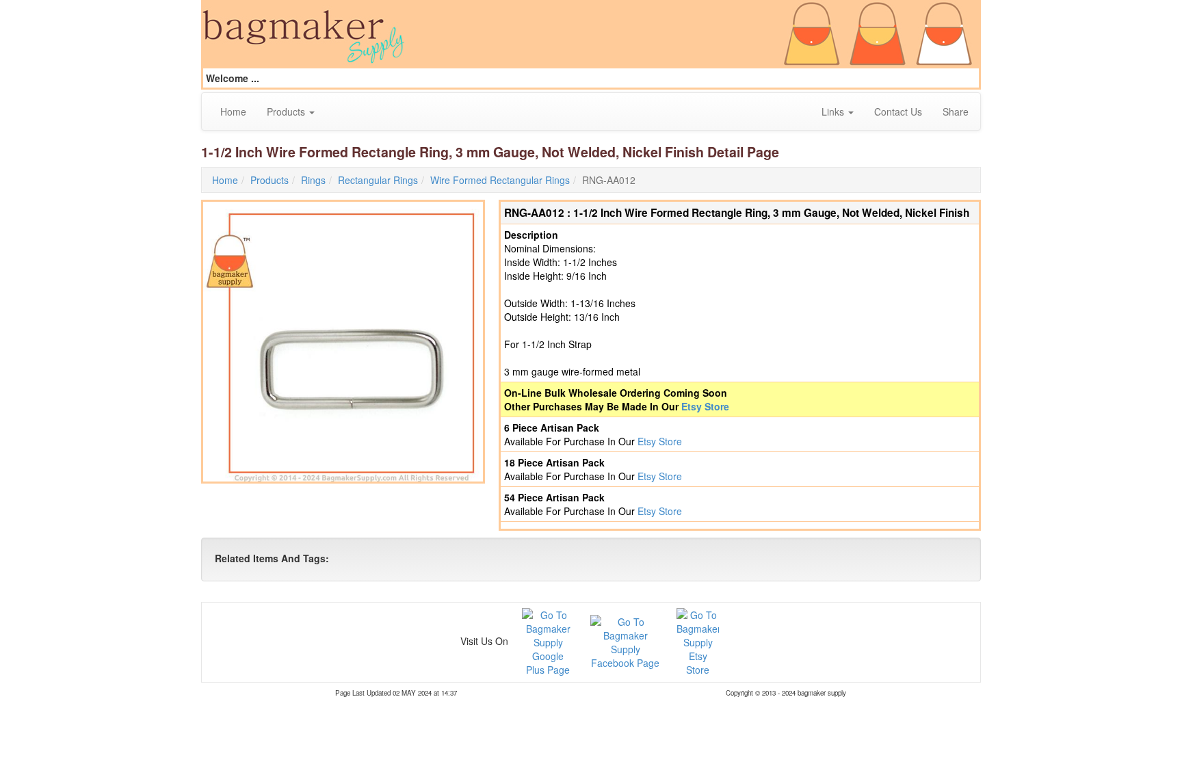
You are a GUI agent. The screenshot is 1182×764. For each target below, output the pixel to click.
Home (233, 111)
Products (287, 111)
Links (834, 111)
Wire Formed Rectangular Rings (500, 180)
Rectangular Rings (378, 180)
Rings (313, 180)
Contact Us (898, 111)
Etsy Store (705, 406)
